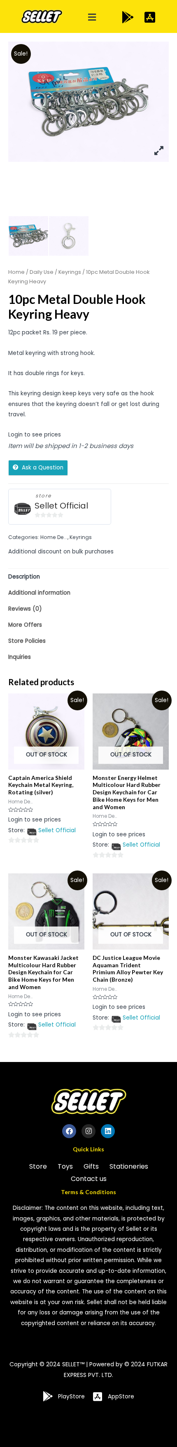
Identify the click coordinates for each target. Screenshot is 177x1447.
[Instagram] (88, 1131)
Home (16, 271)
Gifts (91, 1166)
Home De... (54, 537)
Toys (65, 1166)
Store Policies (27, 641)
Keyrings (69, 271)
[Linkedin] (108, 1131)
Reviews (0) (25, 609)
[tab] (88, 577)
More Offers (25, 625)
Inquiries (19, 657)
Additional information (39, 593)
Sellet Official (61, 506)
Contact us (89, 1178)
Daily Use (42, 271)
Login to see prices (34, 435)
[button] (92, 17)
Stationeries (128, 1166)
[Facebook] (69, 1131)
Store (38, 1166)
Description (24, 577)
